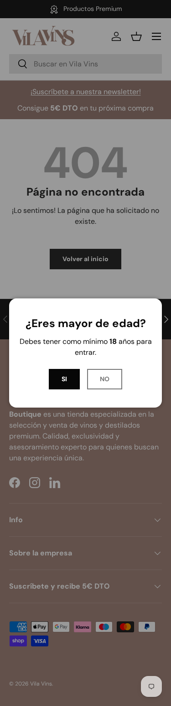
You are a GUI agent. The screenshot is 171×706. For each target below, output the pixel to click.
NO (104, 379)
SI (64, 379)
